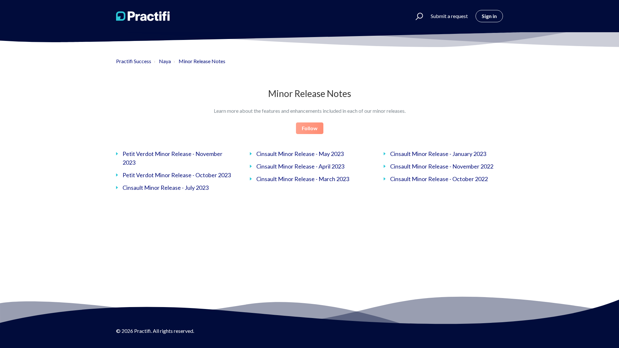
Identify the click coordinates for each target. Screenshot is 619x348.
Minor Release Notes (202, 61)
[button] (416, 16)
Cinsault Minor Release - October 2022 (439, 178)
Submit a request (449, 16)
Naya (165, 61)
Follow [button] (310, 128)
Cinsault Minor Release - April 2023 (300, 166)
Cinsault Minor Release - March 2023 (302, 178)
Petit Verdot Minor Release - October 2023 (177, 175)
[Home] (143, 16)
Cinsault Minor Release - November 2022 (441, 166)
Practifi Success (133, 61)
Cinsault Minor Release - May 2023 (300, 153)
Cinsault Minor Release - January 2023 (438, 153)
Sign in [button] (489, 16)
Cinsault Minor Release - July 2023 (166, 187)
